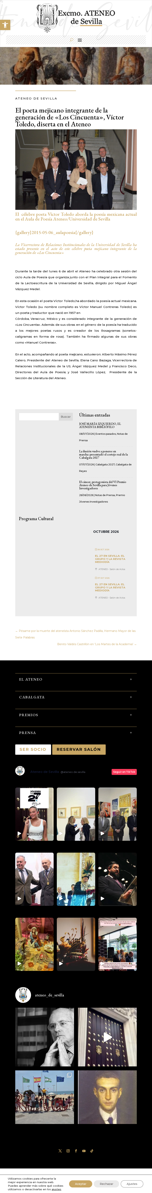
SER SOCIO (33, 749)
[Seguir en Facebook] (76, 1151)
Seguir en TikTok (124, 771)
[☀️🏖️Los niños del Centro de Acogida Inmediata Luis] (44, 1099)
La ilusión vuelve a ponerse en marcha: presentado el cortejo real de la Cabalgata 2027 (103, 454)
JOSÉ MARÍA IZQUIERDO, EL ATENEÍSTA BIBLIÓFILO (100, 425)
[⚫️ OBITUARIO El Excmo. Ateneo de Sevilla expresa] (44, 1037)
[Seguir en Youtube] (84, 1151)
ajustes (56, 1189)
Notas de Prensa (105, 495)
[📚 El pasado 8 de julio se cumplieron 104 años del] (107, 1099)
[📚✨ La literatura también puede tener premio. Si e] (107, 1037)
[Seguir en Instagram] (68, 1151)
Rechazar (106, 1184)
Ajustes (132, 1184)
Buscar (66, 416)
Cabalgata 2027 (105, 464)
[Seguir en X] (60, 1151)
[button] (5, 25)
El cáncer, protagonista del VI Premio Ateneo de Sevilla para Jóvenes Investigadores (102, 485)
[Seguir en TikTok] (92, 1151)
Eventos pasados (106, 433)
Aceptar (80, 1184)
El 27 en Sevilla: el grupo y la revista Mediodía (110, 558)
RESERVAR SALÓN (79, 749)
